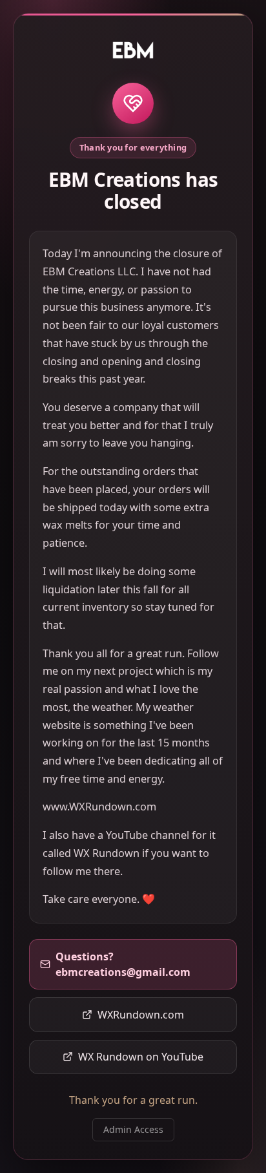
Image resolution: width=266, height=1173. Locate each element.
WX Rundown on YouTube (140, 1057)
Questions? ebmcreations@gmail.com (123, 964)
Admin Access (133, 1129)
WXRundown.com (140, 1015)
